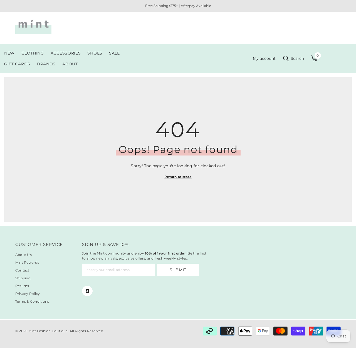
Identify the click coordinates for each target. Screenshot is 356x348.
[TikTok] (87, 291)
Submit (178, 269)
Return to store (178, 177)
